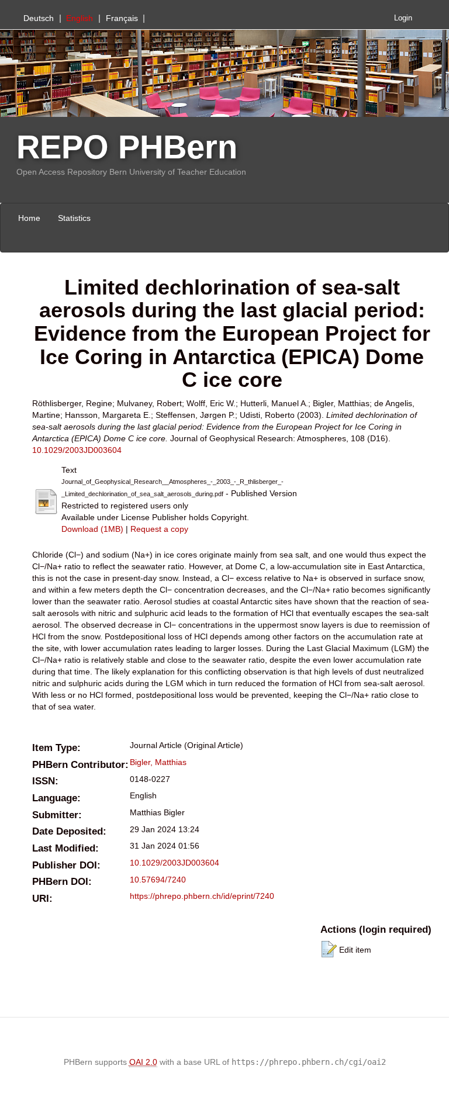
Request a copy (159, 529)
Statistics (74, 218)
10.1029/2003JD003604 (77, 450)
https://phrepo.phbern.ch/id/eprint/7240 (202, 896)
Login (403, 18)
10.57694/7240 (158, 879)
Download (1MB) (92, 529)
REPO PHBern (126, 147)
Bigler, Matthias (158, 762)
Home (29, 218)
